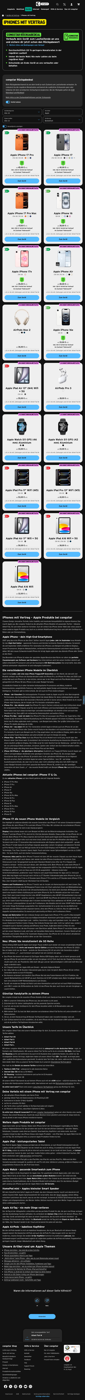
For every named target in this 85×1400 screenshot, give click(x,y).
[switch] (8, 102)
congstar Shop (9, 1346)
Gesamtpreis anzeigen (14, 126)
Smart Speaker (62, 1195)
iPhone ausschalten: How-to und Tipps (18, 1255)
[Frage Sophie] (57, 4)
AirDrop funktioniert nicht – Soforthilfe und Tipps (22, 1280)
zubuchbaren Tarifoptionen (43, 1087)
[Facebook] (5, 1386)
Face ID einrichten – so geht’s (15, 1253)
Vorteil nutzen (16, 102)
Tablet (19, 1145)
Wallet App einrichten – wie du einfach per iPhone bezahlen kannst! (29, 1266)
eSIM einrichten (25, 1156)
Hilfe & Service (31, 1346)
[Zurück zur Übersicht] (3, 15)
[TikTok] (20, 1386)
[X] (10, 1386)
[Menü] (79, 1346)
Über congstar (51, 1346)
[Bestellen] (78, 4)
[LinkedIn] (15, 1386)
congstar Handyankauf (45, 1112)
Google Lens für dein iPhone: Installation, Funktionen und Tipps (27, 1264)
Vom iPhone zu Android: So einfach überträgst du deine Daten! (27, 1272)
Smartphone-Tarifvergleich (61, 1062)
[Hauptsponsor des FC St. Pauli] (67, 1358)
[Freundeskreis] (64, 4)
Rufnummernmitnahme (64, 1083)
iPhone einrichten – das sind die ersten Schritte (21, 1250)
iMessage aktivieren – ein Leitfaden (17, 1261)
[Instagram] (30, 1386)
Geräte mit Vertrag (12, 15)
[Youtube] (25, 1386)
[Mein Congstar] (71, 4)
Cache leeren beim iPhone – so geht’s (18, 1277)
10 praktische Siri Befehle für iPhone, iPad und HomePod (25, 1269)
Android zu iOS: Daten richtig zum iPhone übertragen (24, 1274)
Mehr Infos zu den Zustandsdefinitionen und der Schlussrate (28, 97)
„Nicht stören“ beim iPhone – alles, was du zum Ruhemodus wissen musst (31, 1258)
